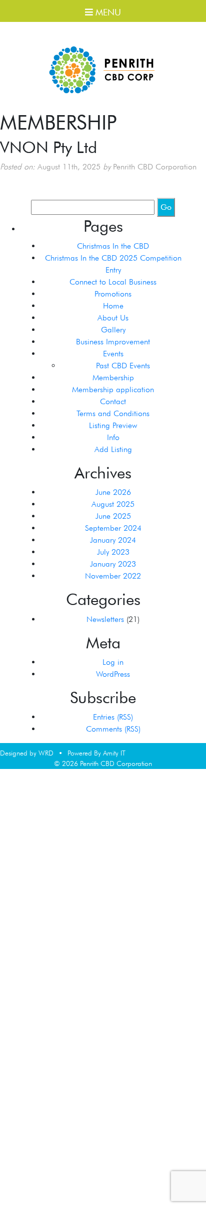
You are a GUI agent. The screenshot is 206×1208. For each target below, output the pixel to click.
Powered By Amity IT (97, 753)
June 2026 (113, 492)
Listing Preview (113, 425)
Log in (113, 662)
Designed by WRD (27, 753)
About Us (113, 317)
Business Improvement (113, 341)
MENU (107, 12)
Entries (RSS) (113, 717)
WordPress (113, 674)
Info (113, 437)
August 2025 (113, 504)
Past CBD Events (123, 365)
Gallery (113, 329)
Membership (113, 377)
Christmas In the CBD (113, 246)
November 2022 (113, 576)
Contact (113, 401)
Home (113, 305)
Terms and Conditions (113, 413)
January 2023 (113, 564)
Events (113, 353)
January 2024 (113, 540)
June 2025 (113, 516)
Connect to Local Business (113, 282)
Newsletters (105, 619)
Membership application (113, 389)
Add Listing (113, 449)
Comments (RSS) (113, 729)
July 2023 (113, 552)
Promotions (113, 294)
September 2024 (113, 528)
